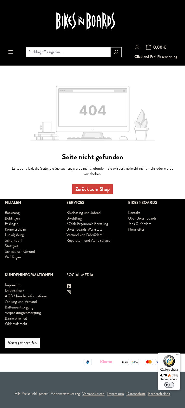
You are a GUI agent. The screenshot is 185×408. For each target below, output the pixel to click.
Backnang (12, 212)
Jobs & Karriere (139, 224)
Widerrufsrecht (16, 324)
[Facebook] (69, 286)
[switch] (169, 385)
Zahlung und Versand (21, 301)
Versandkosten (93, 393)
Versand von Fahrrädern (84, 235)
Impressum (13, 285)
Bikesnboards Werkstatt (84, 229)
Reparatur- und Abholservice (88, 240)
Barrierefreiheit (16, 318)
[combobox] (68, 52)
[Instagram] (69, 292)
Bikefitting (74, 218)
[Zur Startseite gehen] (92, 21)
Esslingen (12, 224)
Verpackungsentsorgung (23, 312)
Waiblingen (13, 257)
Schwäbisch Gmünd (20, 251)
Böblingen (12, 218)
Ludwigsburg (14, 235)
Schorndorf (13, 240)
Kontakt (134, 212)
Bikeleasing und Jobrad (83, 212)
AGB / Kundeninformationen (26, 296)
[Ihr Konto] (137, 47)
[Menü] (10, 52)
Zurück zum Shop (92, 189)
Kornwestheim (15, 229)
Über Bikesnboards (142, 218)
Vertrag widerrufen (22, 343)
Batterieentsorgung (19, 307)
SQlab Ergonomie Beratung (87, 224)
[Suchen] (116, 52)
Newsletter (136, 229)
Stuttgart (11, 246)
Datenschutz (14, 290)
